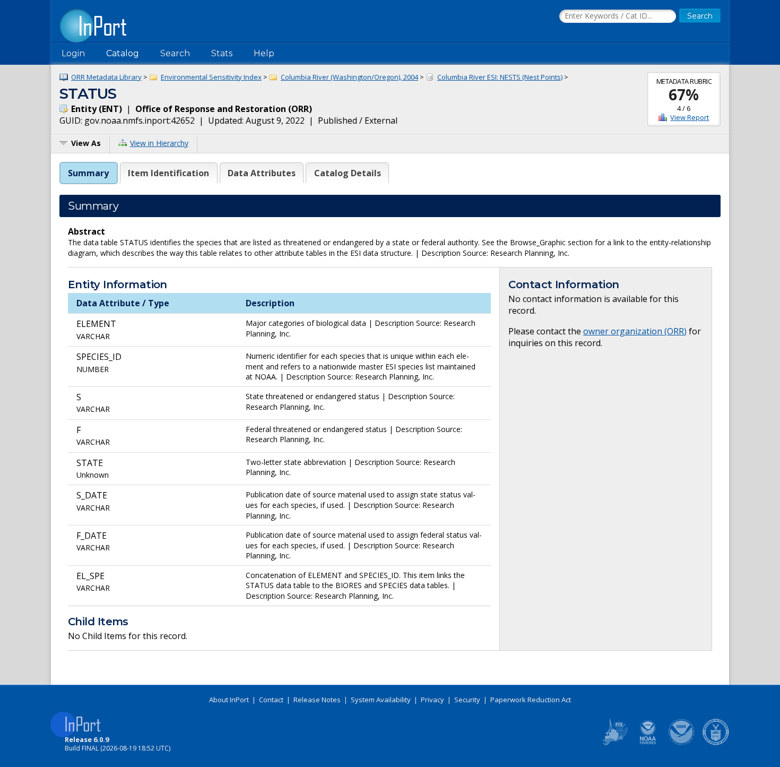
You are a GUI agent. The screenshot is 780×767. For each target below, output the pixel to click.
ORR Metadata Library (106, 77)
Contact (271, 699)
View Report (689, 117)
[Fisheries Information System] (614, 743)
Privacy (432, 699)
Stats (221, 53)
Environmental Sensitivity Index (211, 77)
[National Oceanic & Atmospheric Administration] (682, 743)
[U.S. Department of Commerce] (716, 743)
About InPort (229, 699)
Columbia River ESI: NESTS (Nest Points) (499, 77)
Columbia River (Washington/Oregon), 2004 (349, 77)
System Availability (381, 699)
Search (175, 53)
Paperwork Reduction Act (530, 699)
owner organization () (635, 331)
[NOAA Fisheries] (648, 743)
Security (467, 699)
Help (264, 53)
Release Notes (317, 699)
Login (73, 53)
